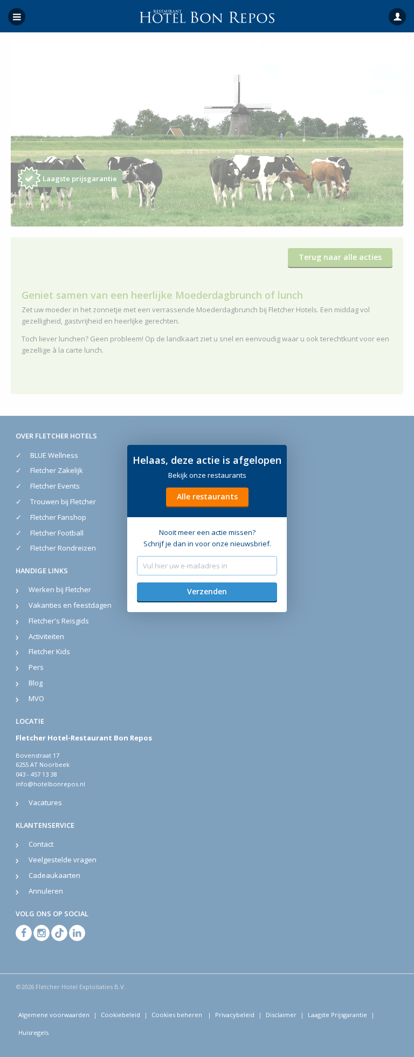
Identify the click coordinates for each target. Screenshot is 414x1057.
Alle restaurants (207, 496)
